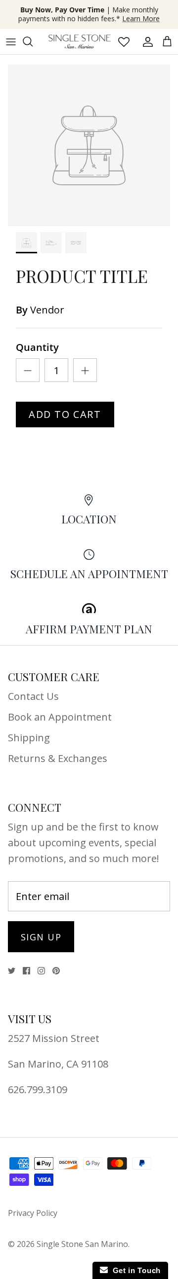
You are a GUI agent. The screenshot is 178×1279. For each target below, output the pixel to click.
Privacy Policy (32, 1213)
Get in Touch (134, 1270)
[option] (89, 145)
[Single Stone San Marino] (79, 41)
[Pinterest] (56, 970)
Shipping (29, 737)
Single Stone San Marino (82, 1244)
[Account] (145, 41)
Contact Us (33, 696)
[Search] (33, 41)
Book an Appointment (60, 717)
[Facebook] (26, 970)
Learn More (141, 18)
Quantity (37, 347)
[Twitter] (11, 970)
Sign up (41, 937)
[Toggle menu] (11, 41)
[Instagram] (41, 970)
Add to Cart (65, 414)
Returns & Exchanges (57, 758)
